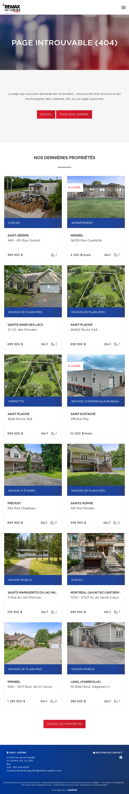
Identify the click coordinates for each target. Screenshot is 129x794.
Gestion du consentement (94, 785)
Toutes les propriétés (64, 724)
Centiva (71, 790)
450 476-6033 (20, 767)
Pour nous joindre (74, 114)
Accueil (46, 114)
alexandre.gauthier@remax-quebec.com (38, 771)
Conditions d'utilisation (65, 785)
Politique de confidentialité (36, 785)
